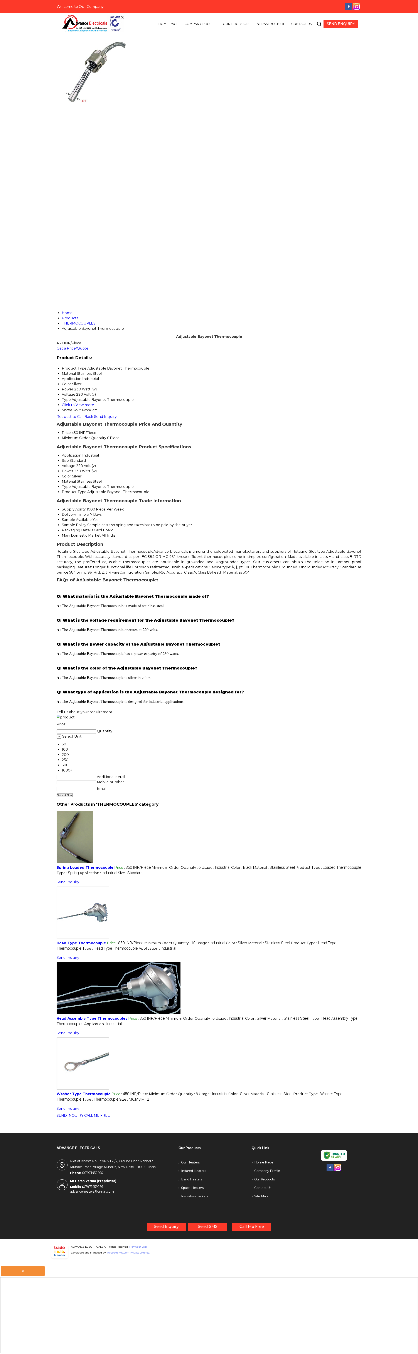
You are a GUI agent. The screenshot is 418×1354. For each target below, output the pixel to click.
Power (67, 471)
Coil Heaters (190, 1162)
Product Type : (328, 867)
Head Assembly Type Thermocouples (92, 1018)
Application (71, 455)
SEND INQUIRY (70, 1115)
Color (66, 476)
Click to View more (78, 405)
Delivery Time (74, 514)
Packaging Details (77, 530)
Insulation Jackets (194, 1196)
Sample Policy (74, 525)
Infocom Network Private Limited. (128, 1252)
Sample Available (77, 520)
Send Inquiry (105, 417)
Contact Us (301, 24)
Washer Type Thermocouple (84, 1094)
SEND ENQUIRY (341, 24)
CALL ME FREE (97, 1115)
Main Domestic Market (81, 535)
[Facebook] (349, 9)
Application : (98, 873)
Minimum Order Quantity (84, 438)
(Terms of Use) (138, 1246)
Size (65, 461)
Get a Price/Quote (72, 348)
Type (66, 487)
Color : (241, 867)
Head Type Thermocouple (81, 943)
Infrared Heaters (193, 1171)
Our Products (236, 24)
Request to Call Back (75, 417)
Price (66, 433)
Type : (68, 873)
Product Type (74, 492)
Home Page (168, 24)
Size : (130, 873)
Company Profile (201, 24)
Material (69, 481)
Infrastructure (270, 24)
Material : (274, 867)
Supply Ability (74, 509)
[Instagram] (357, 9)
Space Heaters (192, 1188)
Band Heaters (191, 1179)
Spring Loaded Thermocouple (85, 867)
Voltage (68, 466)
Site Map (261, 1196)
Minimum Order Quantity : (176, 867)
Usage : (216, 867)
